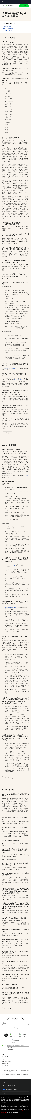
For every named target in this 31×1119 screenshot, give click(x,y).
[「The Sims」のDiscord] (22, 1018)
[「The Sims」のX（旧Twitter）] (19, 1018)
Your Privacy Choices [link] (11, 1089)
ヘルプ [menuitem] (4, 1082)
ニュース (4, 1059)
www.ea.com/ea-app (10, 565)
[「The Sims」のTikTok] (12, 1018)
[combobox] (15, 1023)
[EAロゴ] (6, 1035)
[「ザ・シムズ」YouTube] (15, 1018)
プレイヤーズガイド (19, 379)
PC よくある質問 (7, 26)
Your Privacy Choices (15, 1117)
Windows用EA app (6, 1061)
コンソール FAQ (7, 30)
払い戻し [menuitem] (5, 1093)
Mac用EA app (5, 1063)
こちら (26, 475)
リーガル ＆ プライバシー (10, 1086)
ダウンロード (5, 1056)
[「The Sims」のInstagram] (8, 1018)
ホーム (3, 1054)
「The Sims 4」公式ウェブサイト (11, 368)
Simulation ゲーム (6, 1065)
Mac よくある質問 (7, 28)
